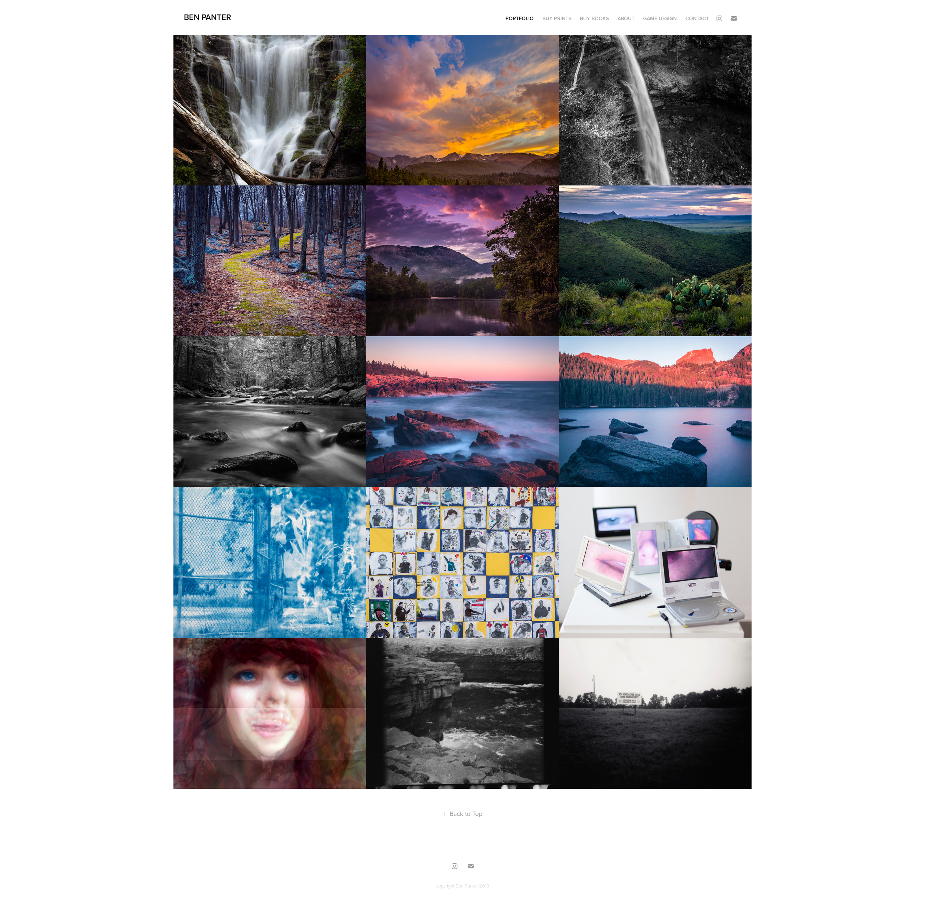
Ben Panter (207, 17)
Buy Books (594, 18)
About (626, 18)
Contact (697, 18)
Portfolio (519, 18)
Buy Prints (556, 18)
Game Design (660, 18)
